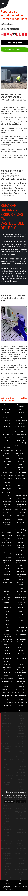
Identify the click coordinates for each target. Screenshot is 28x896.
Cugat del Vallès (21, 527)
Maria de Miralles (21, 634)
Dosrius (7, 647)
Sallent (7, 453)
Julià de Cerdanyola (7, 418)
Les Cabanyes (7, 591)
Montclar (7, 672)
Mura (20, 409)
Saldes (21, 579)
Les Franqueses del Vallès (21, 587)
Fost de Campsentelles (21, 553)
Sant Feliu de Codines (21, 518)
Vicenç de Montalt (6, 535)
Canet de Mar (21, 423)
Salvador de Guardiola (21, 405)
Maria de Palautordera (7, 635)
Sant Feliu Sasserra (7, 501)
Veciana (7, 568)
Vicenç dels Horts (7, 532)
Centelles (21, 699)
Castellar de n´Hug (7, 681)
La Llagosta (20, 550)
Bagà (20, 464)
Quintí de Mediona (20, 560)
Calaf (7, 495)
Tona (20, 415)
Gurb (20, 708)
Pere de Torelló (21, 453)
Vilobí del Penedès (7, 642)
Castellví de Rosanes (7, 702)
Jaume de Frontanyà (7, 434)
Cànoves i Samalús (21, 420)
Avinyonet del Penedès (7, 489)
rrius (7, 708)
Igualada (7, 675)
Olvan (21, 617)
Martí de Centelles (20, 509)
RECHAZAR (9, 801)
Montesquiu (21, 670)
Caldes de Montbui (21, 692)
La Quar (7, 594)
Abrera (21, 650)
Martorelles (20, 684)
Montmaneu (7, 667)
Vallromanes (21, 568)
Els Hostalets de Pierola (7, 696)
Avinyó (21, 488)
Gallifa (7, 880)
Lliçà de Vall (21, 642)
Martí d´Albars (7, 512)
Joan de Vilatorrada (21, 432)
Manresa (21, 467)
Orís (7, 617)
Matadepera (21, 681)
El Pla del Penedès (7, 678)
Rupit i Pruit (7, 437)
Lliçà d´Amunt (7, 644)
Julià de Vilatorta (7, 456)
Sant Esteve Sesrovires (7, 523)
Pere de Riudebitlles (21, 501)
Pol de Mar (7, 563)
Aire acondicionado (4, 56)
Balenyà (7, 464)
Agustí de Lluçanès (7, 450)
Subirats (7, 579)
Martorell (7, 686)
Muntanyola (6, 412)
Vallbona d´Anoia (21, 574)
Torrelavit (7, 627)
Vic (21, 565)
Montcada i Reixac (20, 672)
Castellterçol (7, 705)
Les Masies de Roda (7, 587)
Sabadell (21, 542)
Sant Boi (21, 538)
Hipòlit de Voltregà (7, 692)
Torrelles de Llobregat (7, 623)
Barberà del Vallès (7, 461)
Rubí (7, 440)
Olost (7, 620)
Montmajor (21, 667)
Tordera (7, 650)
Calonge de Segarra (21, 426)
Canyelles (7, 420)
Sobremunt (20, 607)
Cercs (7, 699)
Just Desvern (21, 515)
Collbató (20, 675)
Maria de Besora (21, 658)
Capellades (21, 458)
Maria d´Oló (7, 602)
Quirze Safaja (7, 557)
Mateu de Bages (21, 504)
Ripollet (7, 443)
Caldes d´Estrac (7, 493)
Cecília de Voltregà (21, 530)
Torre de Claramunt (21, 627)
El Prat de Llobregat (21, 695)
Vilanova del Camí (7, 478)
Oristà (21, 614)
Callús (7, 429)
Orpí (7, 614)
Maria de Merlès (7, 639)
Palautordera (21, 522)
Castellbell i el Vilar (21, 495)
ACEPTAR (21, 801)
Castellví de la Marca (21, 702)
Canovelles (7, 423)
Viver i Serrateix (21, 639)
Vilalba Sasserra (21, 689)
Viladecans (7, 485)
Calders (21, 493)
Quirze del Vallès (21, 557)
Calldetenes (21, 429)
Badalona (21, 485)
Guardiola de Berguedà (7, 711)
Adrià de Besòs (21, 450)
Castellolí (21, 705)
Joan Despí (21, 418)
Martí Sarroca (21, 507)
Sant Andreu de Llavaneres (7, 446)
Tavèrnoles (21, 653)
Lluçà (21, 883)
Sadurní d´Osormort (7, 545)
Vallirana (7, 571)
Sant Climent (21, 594)
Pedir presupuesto (14, 42)
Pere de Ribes (7, 504)
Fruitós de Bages (7, 553)
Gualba (21, 711)
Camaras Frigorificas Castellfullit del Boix (7, 887)
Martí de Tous (7, 509)
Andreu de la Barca (21, 446)
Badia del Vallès (7, 472)
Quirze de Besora (7, 560)
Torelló (7, 630)
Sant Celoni (7, 597)
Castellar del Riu (21, 498)
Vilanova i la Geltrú (7, 475)
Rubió (21, 437)
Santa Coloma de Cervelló (21, 631)
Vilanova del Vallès (21, 475)
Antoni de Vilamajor (21, 443)
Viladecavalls (21, 481)
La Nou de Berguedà (7, 550)
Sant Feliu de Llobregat (7, 518)
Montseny (21, 412)
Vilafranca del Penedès (7, 481)
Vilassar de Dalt (21, 472)
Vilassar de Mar (7, 415)
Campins (7, 426)
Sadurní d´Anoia (7, 530)
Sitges (7, 611)
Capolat (7, 458)
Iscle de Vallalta (21, 434)
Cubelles (21, 647)
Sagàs (7, 883)
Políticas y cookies (21, 886)
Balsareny (21, 461)
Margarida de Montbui (7, 608)
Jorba (21, 664)
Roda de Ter (21, 440)
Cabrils (7, 467)
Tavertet (7, 653)
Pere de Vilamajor (7, 409)
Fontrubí (7, 664)
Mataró (21, 470)
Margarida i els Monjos (20, 603)
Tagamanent (7, 658)
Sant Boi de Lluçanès (7, 539)
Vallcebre (7, 574)
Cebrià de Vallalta (21, 535)
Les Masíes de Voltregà (21, 583)
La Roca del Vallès (21, 591)
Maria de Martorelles (21, 597)
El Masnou (21, 678)
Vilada (7, 565)
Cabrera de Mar (21, 478)
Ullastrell (21, 600)
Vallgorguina (21, 571)
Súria (21, 577)
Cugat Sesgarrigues (7, 527)
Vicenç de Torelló (21, 532)
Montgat (7, 670)
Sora (20, 880)
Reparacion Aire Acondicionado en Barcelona (13, 56)
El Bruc (21, 644)
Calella (7, 432)
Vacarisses (7, 577)
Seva (20, 611)
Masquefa (7, 684)
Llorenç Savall (21, 512)
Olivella (21, 620)
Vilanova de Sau (7, 689)
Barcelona (7, 405)
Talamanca (21, 656)
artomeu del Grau (7, 542)
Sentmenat (7, 661)
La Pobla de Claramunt (20, 546)
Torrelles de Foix (21, 623)
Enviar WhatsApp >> (13, 49)
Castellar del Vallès (7, 498)
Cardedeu (21, 456)
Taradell (7, 656)
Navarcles (7, 470)
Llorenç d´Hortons (7, 515)
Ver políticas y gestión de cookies (15, 797)
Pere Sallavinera (21, 563)
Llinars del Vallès (7, 582)
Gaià (21, 661)
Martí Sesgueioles (6, 507)
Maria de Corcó (7, 600)
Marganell (21, 686)
